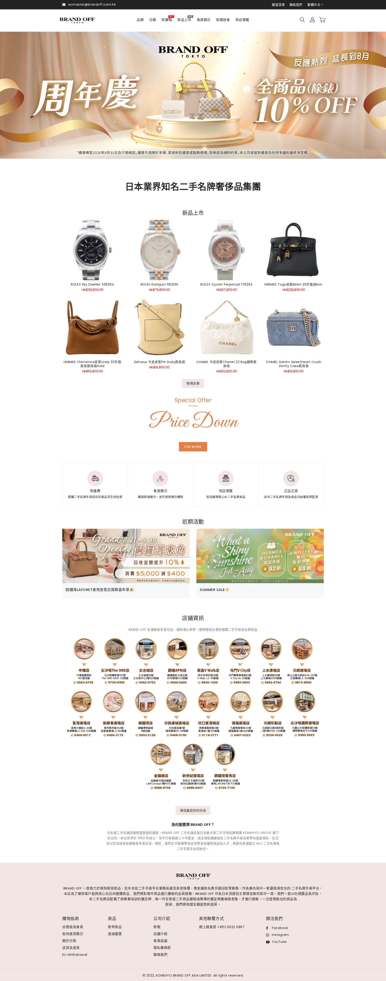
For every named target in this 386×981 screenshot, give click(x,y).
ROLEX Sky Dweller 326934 (92, 284)
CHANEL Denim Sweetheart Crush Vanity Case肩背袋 (293, 364)
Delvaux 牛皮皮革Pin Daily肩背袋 (159, 362)
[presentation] (18, 100)
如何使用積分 (72, 933)
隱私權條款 (162, 947)
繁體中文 (313, 4)
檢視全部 (193, 383)
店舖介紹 (160, 933)
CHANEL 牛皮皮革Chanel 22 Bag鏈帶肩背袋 (226, 364)
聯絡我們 (296, 4)
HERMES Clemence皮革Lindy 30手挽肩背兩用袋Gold (92, 364)
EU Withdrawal (74, 954)
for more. (193, 447)
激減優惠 (115, 933)
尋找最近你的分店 (193, 810)
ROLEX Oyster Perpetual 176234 (226, 284)
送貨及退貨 (71, 947)
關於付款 (69, 940)
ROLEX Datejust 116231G (159, 284)
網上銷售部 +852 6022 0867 (222, 927)
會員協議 (160, 940)
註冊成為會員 (72, 927)
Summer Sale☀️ (214, 589)
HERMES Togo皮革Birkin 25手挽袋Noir (293, 284)
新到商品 (115, 927)
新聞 (156, 927)
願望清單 (278, 4)
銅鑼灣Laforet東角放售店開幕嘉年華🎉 (100, 589)
